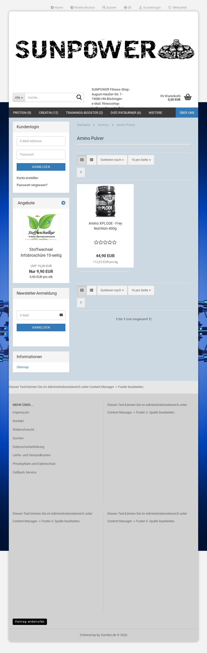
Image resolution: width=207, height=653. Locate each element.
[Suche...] (79, 97)
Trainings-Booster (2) (84, 113)
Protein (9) (22, 113)
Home (58, 7)
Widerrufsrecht (23, 429)
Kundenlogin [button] (151, 7)
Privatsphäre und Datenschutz (34, 464)
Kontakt (18, 421)
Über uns (186, 113)
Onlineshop (88, 635)
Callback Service (24, 472)
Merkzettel (179, 7)
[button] (127, 7)
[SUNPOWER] (103, 49)
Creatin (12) (48, 113)
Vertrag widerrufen (30, 621)
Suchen (18, 438)
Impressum (21, 412)
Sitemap (23, 367)
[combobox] (112, 160)
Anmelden (41, 167)
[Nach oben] (193, 645)
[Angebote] (63, 203)
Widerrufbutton (84, 7)
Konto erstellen (27, 178)
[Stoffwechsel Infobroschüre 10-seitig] (41, 226)
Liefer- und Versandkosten (31, 455)
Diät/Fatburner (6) (126, 113)
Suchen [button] (111, 7)
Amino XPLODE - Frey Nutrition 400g (105, 225)
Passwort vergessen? (32, 185)
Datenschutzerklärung (28, 447)
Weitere (155, 113)
